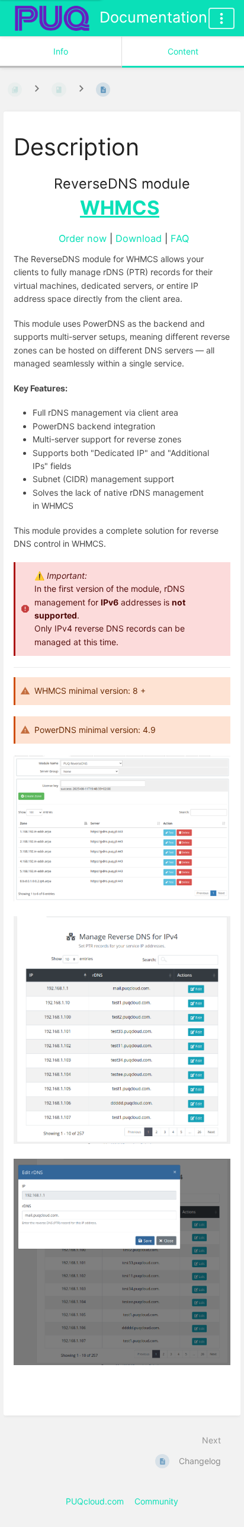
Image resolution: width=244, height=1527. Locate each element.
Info (60, 51)
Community (156, 1501)
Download (138, 238)
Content (183, 51)
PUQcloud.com (95, 1501)
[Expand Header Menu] (221, 18)
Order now (83, 238)
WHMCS (119, 207)
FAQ (180, 238)
